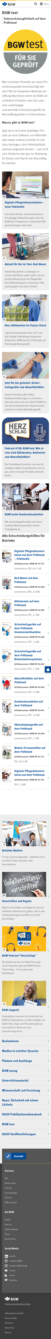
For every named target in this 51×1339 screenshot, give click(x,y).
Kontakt (18, 1156)
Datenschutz (9, 1327)
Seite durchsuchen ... (36, 4)
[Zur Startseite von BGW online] (9, 4)
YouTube (12, 1270)
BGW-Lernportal (11, 1202)
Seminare (8, 1197)
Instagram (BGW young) (18, 1265)
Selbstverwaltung (11, 1229)
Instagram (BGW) (15, 1261)
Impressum (9, 1323)
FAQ (6, 1178)
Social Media (11, 1248)
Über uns (8, 1224)
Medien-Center (10, 1183)
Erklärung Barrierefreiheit (14, 1313)
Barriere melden (11, 1318)
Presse (7, 1234)
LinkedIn (12, 1256)
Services (9, 1170)
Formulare (8, 1188)
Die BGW (9, 1212)
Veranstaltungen (11, 1192)
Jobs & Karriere (10, 1239)
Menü (46, 3)
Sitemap (8, 1332)
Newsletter (13, 1280)
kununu (12, 1275)
